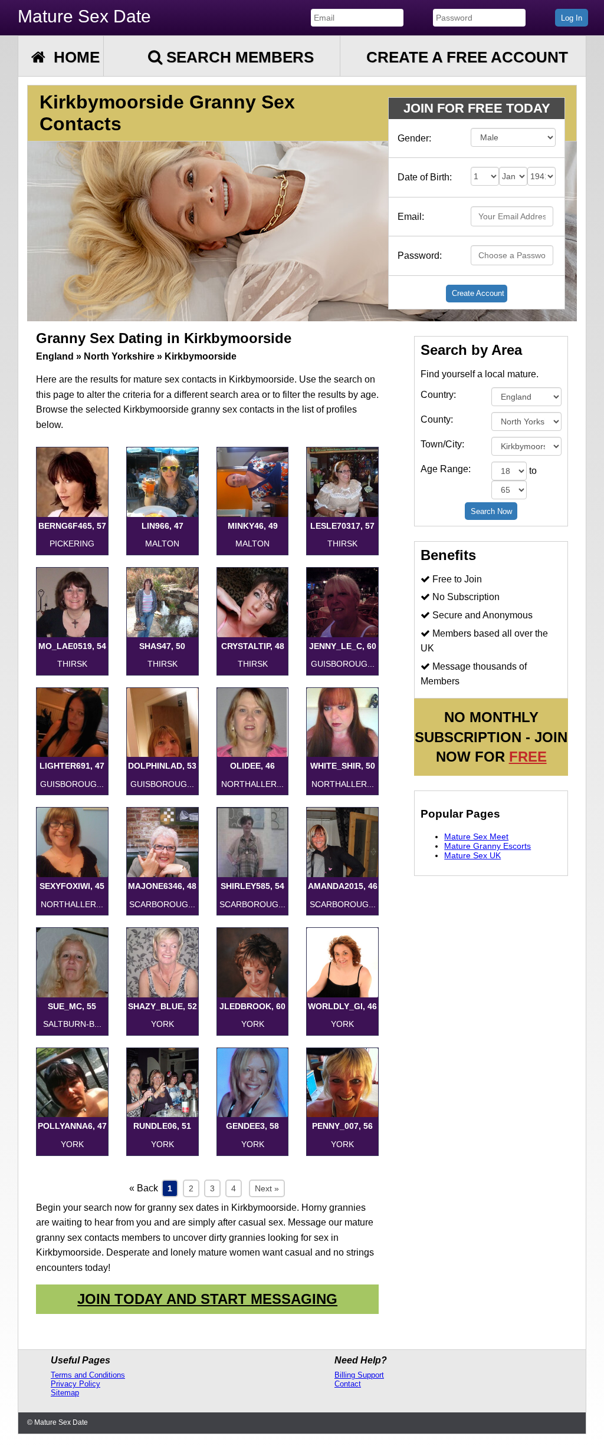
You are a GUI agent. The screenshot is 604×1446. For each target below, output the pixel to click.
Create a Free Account (467, 57)
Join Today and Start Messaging (207, 1299)
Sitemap (65, 1392)
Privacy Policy (75, 1383)
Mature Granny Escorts (487, 846)
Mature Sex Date (84, 16)
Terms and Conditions (88, 1375)
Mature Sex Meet (476, 836)
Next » (267, 1188)
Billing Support (359, 1375)
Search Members (238, 57)
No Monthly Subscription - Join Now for (491, 737)
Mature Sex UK (472, 855)
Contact (347, 1383)
